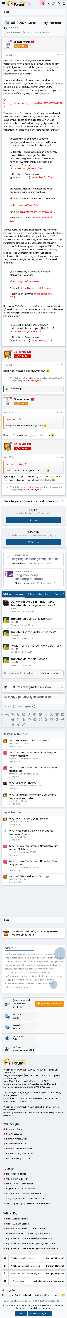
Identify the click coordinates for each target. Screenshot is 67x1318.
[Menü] (3, 3)
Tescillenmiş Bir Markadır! (44, 1083)
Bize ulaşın (7, 1295)
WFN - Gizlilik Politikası (17, 1218)
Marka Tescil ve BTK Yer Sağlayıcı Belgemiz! (28, 1233)
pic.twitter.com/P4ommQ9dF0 (37, 211)
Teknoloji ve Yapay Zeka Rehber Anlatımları (28, 1203)
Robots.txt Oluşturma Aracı (19, 1153)
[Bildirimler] (43, 3)
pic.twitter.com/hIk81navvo (35, 288)
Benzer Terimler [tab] (39, 594)
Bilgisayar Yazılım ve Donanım (21, 1188)
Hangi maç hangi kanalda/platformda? (29, 577)
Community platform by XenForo (29, 1301)
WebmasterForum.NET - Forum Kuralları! (26, 1228)
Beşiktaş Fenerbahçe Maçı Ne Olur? (35, 559)
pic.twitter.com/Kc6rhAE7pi (25, 331)
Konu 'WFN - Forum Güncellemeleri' (29, 740)
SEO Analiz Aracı (14, 1134)
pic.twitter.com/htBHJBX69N (26, 168)
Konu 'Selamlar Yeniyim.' (22, 782)
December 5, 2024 (41, 177)
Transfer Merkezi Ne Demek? (29, 659)
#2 (62, 365)
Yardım (56, 1295)
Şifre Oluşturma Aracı (17, 1143)
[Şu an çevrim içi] (7, 358)
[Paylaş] (58, 55)
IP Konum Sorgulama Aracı (19, 1158)
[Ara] (59, 3)
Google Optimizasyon (17, 1179)
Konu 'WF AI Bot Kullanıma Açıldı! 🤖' (29, 876)
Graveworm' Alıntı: (15, 464)
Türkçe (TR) (10, 1290)
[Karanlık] (64, 3)
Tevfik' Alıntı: (12, 419)
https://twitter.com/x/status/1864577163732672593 (32, 105)
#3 (62, 412)
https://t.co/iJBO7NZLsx (27, 281)
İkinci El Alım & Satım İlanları (20, 1183)
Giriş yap (35, 542)
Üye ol (35, 520)
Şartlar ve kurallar (24, 1295)
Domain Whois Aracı (16, 1138)
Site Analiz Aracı (14, 1129)
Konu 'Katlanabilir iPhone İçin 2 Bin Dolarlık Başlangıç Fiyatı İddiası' (32, 796)
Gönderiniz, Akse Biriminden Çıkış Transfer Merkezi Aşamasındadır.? (33, 603)
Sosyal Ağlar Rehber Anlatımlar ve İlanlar (26, 1198)
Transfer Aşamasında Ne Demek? (33, 632)
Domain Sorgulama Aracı (19, 1148)
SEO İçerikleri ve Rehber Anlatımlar (23, 1193)
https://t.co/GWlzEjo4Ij (26, 205)
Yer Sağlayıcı (54, 1075)
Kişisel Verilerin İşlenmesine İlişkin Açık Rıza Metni (30, 1243)
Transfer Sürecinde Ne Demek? (31, 619)
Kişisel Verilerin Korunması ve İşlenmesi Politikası (30, 1238)
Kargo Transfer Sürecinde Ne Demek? (36, 646)
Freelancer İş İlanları (16, 1173)
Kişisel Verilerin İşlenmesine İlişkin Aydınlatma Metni (32, 1248)
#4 (62, 457)
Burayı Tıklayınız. (32, 380)
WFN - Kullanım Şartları (17, 1223)
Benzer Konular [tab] (15, 594)
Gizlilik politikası (42, 1295)
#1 (62, 55)
